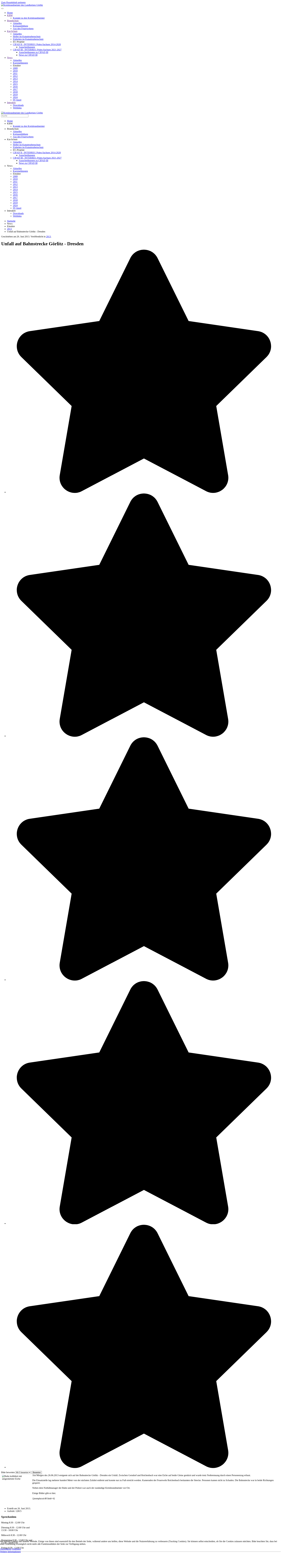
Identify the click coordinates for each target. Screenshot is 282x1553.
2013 (15, 79)
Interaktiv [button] (11, 210)
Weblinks (17, 108)
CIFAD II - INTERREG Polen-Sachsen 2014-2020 (37, 44)
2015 (15, 84)
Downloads (18, 105)
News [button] (9, 166)
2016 (15, 86)
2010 (15, 71)
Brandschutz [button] (13, 129)
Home (10, 12)
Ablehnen (16, 1549)
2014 (15, 81)
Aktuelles (17, 23)
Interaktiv (11, 102)
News (9, 57)
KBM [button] (9, 123)
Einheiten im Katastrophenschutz (28, 39)
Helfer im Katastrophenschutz (27, 36)
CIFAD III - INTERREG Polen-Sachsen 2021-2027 (37, 49)
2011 (15, 73)
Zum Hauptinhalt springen (13, 2)
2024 (15, 97)
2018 (15, 92)
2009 (15, 68)
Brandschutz (13, 20)
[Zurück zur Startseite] (22, 5)
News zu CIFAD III (28, 55)
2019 (15, 94)
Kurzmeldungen (20, 63)
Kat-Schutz (12, 31)
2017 (15, 89)
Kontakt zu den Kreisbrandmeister (29, 18)
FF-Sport (17, 100)
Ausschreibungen (27, 47)
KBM (9, 15)
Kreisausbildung (20, 26)
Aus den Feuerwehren (23, 28)
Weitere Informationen (10, 1551)
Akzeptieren (5, 1549)
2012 (15, 76)
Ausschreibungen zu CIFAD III (33, 52)
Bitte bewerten (8, 1472)
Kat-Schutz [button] (12, 139)
